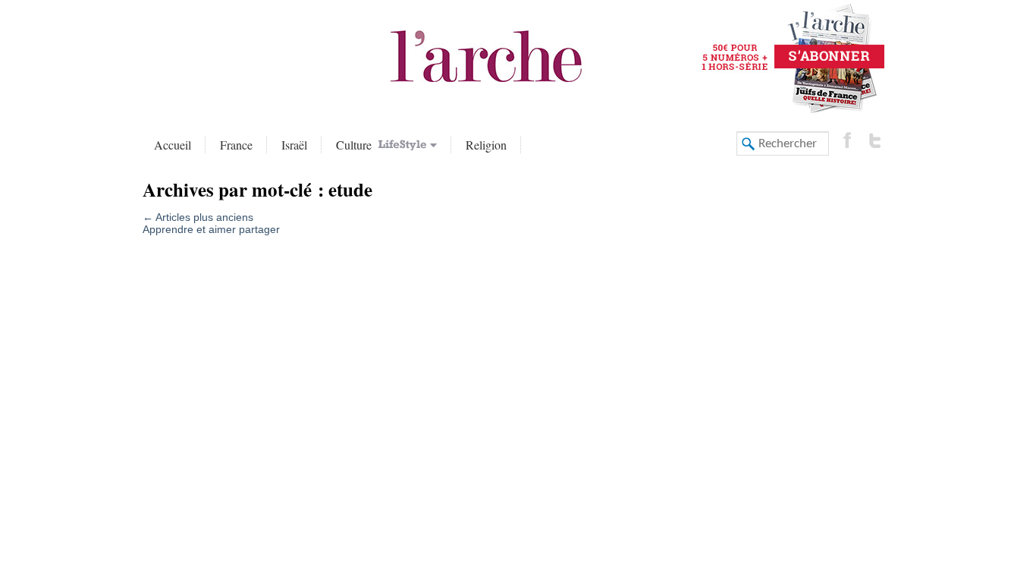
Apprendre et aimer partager (211, 229)
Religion (486, 145)
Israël (294, 145)
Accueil (172, 145)
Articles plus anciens (198, 217)
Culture (355, 145)
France (236, 145)
